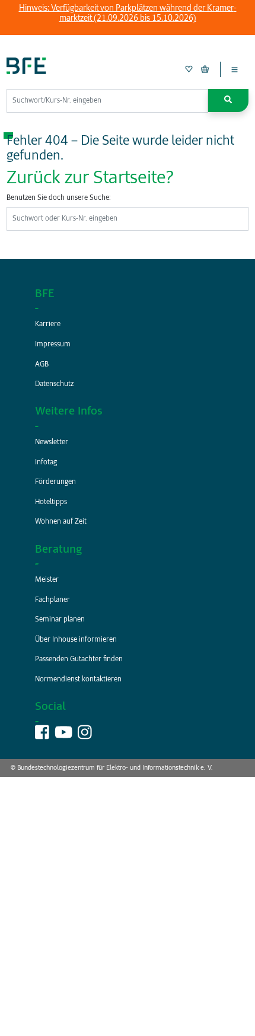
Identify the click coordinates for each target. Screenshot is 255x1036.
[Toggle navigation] (234, 69)
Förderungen (55, 482)
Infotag (46, 462)
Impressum (53, 344)
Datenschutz (54, 384)
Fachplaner (52, 600)
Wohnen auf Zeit (61, 521)
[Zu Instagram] (85, 736)
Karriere (47, 324)
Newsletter (51, 442)
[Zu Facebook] (42, 736)
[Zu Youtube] (63, 736)
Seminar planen (60, 619)
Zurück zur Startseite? (90, 178)
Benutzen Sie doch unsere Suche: (59, 198)
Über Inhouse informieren (76, 639)
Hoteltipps (51, 502)
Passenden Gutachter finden (79, 659)
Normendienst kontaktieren (78, 679)
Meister (47, 580)
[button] (228, 100)
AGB (42, 364)
